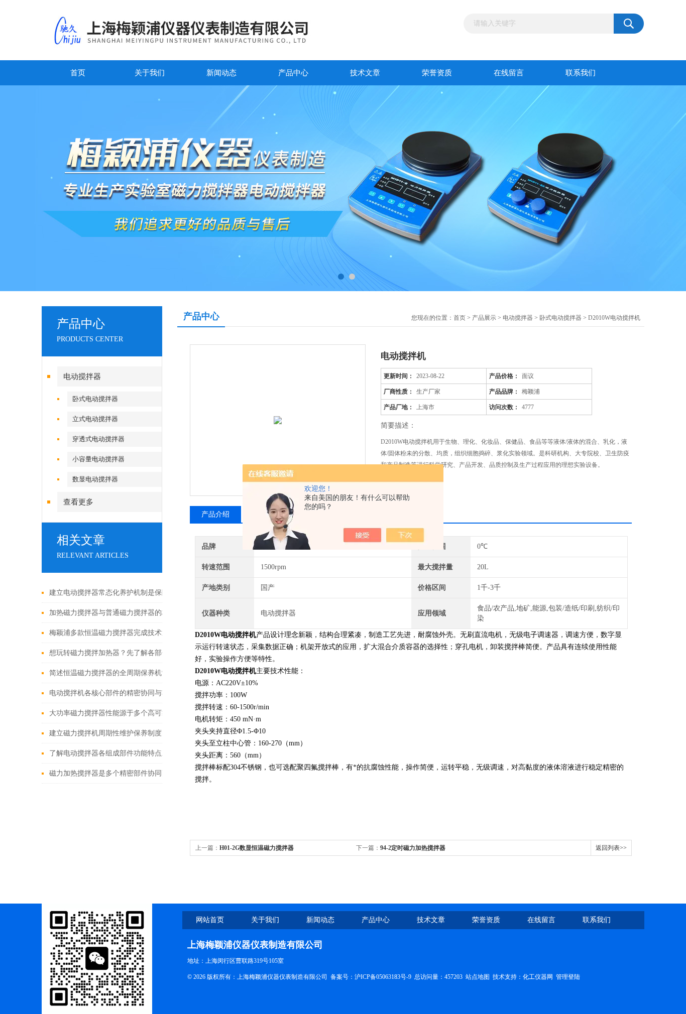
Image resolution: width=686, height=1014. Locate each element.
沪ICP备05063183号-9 (383, 976)
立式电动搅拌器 (95, 419)
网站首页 (210, 920)
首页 (77, 73)
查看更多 (78, 502)
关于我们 (150, 73)
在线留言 (509, 73)
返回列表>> (611, 847)
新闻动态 (221, 73)
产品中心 (293, 73)
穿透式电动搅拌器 (98, 439)
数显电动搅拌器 (95, 479)
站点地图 (478, 976)
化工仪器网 (538, 976)
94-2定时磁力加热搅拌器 (412, 847)
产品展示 (484, 317)
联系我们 (580, 73)
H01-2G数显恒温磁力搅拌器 (256, 847)
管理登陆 (568, 976)
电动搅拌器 (82, 376)
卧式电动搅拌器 (95, 399)
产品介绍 (215, 514)
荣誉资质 (437, 73)
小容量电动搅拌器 (98, 459)
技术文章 (365, 73)
